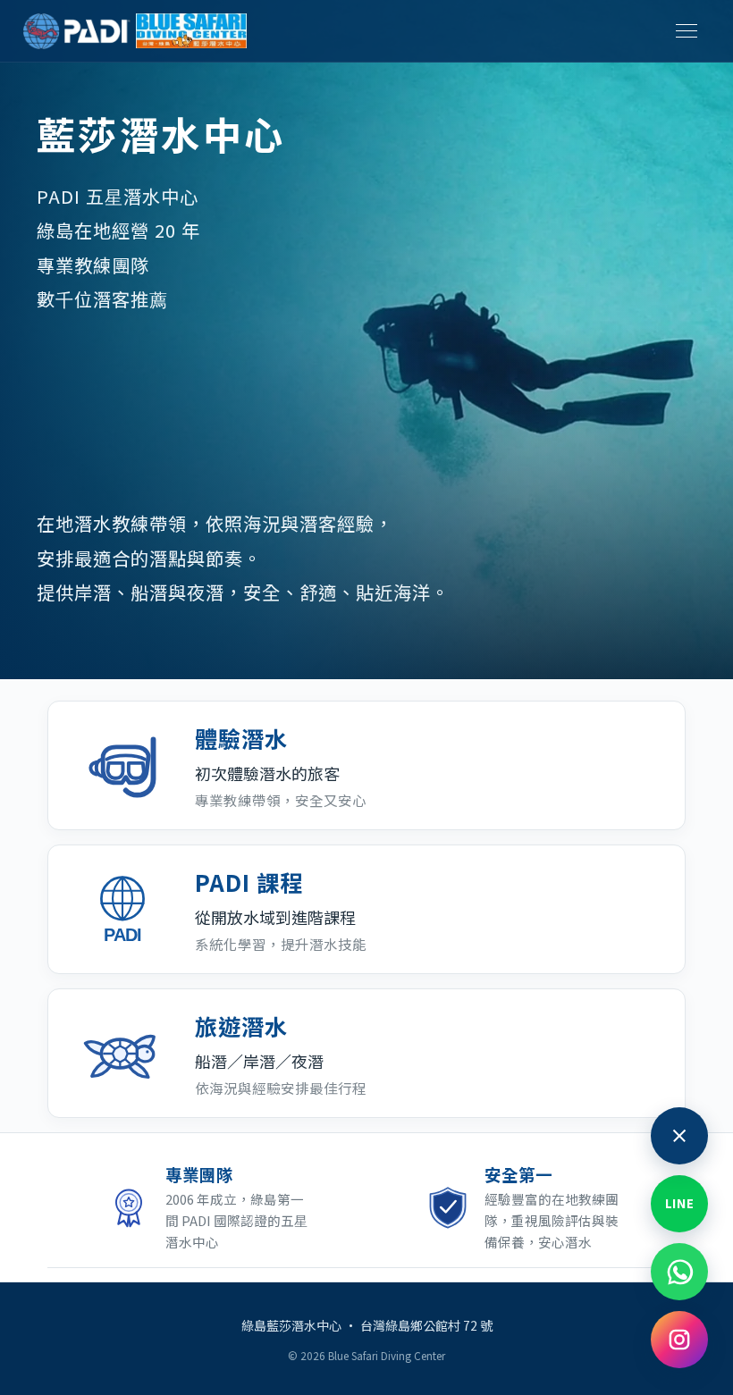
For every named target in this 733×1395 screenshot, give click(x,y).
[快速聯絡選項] (679, 1135)
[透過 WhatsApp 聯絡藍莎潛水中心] (679, 1271)
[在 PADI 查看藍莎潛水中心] (77, 31)
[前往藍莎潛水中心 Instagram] (679, 1339)
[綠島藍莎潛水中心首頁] (191, 31)
